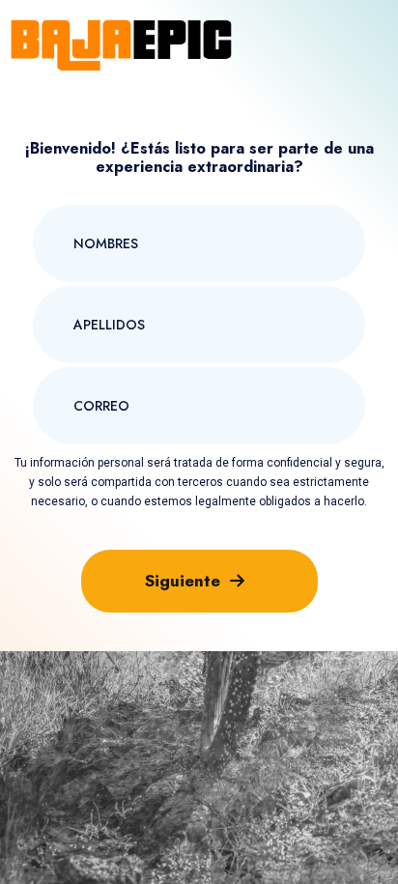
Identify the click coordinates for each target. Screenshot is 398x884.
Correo (80, 369)
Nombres (86, 206)
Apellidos (87, 288)
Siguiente (182, 580)
